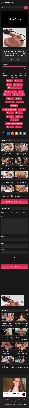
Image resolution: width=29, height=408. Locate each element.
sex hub (11, 127)
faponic (19, 98)
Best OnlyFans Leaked (14, 87)
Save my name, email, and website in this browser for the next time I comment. (14, 261)
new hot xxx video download (15, 123)
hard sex (19, 112)
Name (3, 236)
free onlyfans (10, 102)
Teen (9, 84)
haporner (10, 112)
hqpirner (10, 116)
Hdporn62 (7, 2)
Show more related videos (14, 201)
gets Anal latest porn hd (10, 109)
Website (3, 249)
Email (3, 243)
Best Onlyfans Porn (11, 91)
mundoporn (15, 119)
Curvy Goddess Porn (19, 94)
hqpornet (19, 116)
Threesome (18, 84)
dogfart (10, 98)
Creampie (19, 80)
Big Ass (10, 80)
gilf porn (23, 109)
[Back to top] (24, 403)
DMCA (17, 399)
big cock (7, 94)
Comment (3, 216)
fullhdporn (14, 105)
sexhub (19, 127)
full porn (20, 102)
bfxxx (22, 91)
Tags (16, 401)
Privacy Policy (8, 399)
